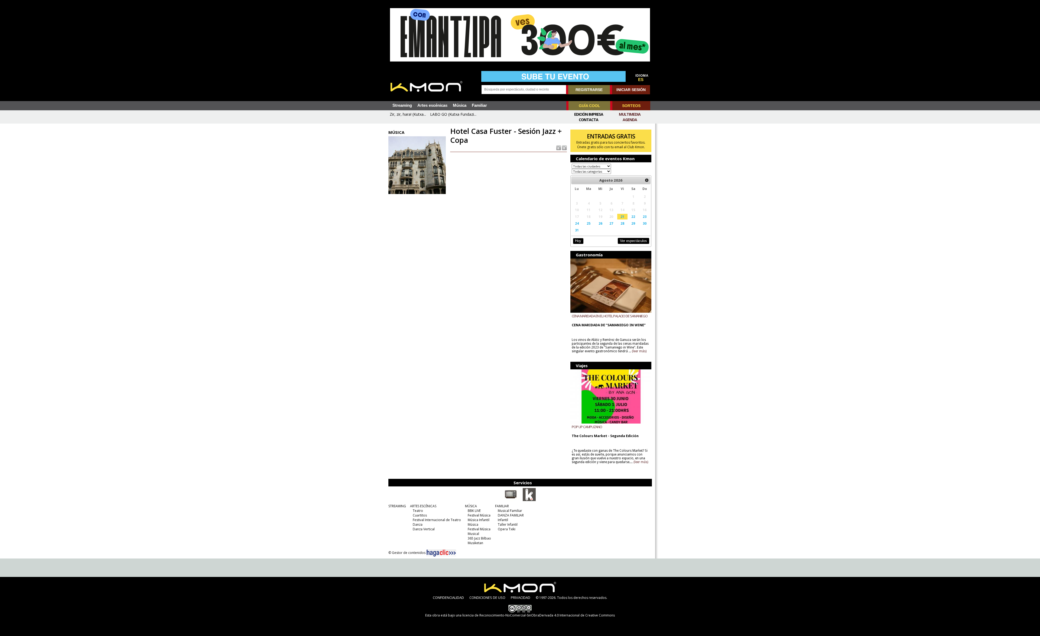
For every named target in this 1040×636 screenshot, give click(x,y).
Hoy (578, 241)
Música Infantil (478, 520)
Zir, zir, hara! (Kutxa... (408, 114)
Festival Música (479, 515)
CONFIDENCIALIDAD (448, 597)
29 (633, 223)
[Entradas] (529, 500)
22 (633, 216)
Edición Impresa (588, 114)
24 (577, 223)
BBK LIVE (474, 510)
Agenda (630, 119)
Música (459, 105)
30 (644, 223)
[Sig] (647, 180)
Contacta (588, 119)
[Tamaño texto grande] (564, 148)
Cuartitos (420, 515)
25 (588, 223)
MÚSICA (471, 506)
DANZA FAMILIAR (511, 515)
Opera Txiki (506, 529)
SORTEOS (631, 106)
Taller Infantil (508, 524)
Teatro (418, 510)
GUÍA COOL (589, 106)
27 (611, 223)
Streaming (402, 105)
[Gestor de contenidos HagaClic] (441, 553)
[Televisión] (510, 500)
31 (577, 230)
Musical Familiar (510, 510)
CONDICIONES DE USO (487, 597)
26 (600, 223)
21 (622, 216)
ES (641, 80)
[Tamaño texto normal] (558, 148)
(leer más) (639, 351)
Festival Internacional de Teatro (437, 520)
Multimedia (630, 114)
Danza (417, 524)
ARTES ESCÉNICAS (423, 506)
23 (644, 216)
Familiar (479, 105)
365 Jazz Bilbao (479, 538)
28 (622, 223)
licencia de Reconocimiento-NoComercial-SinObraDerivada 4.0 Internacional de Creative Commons (538, 615)
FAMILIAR (502, 506)
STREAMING (397, 506)
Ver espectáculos (633, 241)
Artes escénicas (432, 105)
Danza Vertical (424, 529)
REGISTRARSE (589, 90)
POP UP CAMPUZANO (587, 426)
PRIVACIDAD (520, 597)
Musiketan (475, 543)
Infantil (503, 520)
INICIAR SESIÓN (631, 90)
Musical (473, 533)
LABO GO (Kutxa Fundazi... (453, 114)
